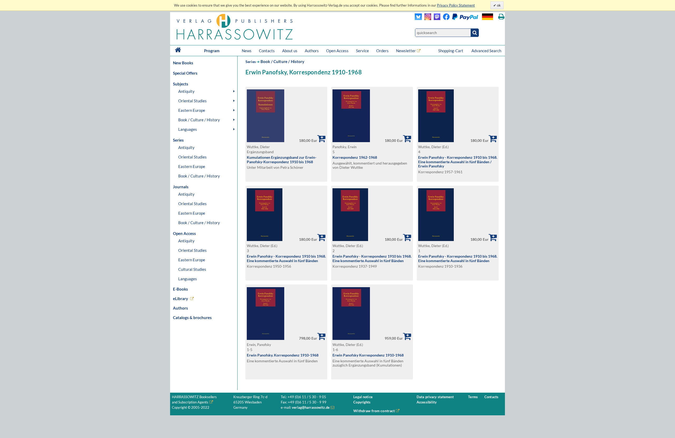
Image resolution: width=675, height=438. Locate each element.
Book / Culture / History (199, 119)
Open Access (337, 50)
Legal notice (363, 397)
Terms (473, 397)
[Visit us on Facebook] (459, 18)
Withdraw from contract (374, 410)
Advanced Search (486, 50)
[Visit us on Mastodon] (435, 18)
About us (289, 50)
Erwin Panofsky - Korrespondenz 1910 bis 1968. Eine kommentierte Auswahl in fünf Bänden (286, 258)
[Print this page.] (501, 16)
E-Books (180, 289)
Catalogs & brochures (192, 317)
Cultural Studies (192, 269)
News (247, 50)
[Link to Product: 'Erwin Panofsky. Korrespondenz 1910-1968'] (265, 338)
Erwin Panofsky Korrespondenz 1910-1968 (368, 355)
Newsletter (406, 50)
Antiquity (186, 91)
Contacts (267, 50)
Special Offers (185, 73)
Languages (187, 129)
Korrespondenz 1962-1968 (354, 157)
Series (250, 61)
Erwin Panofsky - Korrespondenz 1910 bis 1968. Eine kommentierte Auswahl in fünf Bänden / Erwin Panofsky (457, 161)
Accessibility (427, 402)
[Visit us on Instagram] (426, 18)
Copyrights (361, 402)
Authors (312, 50)
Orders (382, 50)
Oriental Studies (192, 100)
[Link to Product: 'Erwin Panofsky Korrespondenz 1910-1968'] (351, 338)
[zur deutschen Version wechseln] (487, 16)
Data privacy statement (435, 397)
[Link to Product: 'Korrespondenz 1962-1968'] (351, 140)
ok (498, 5)
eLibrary (180, 298)
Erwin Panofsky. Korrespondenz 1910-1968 (283, 355)
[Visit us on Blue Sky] (418, 18)
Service (362, 50)
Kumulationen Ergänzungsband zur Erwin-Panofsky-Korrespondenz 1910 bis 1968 (281, 159)
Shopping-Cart (451, 50)
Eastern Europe (191, 110)
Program (212, 50)
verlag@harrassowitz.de (311, 408)
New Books (183, 62)
